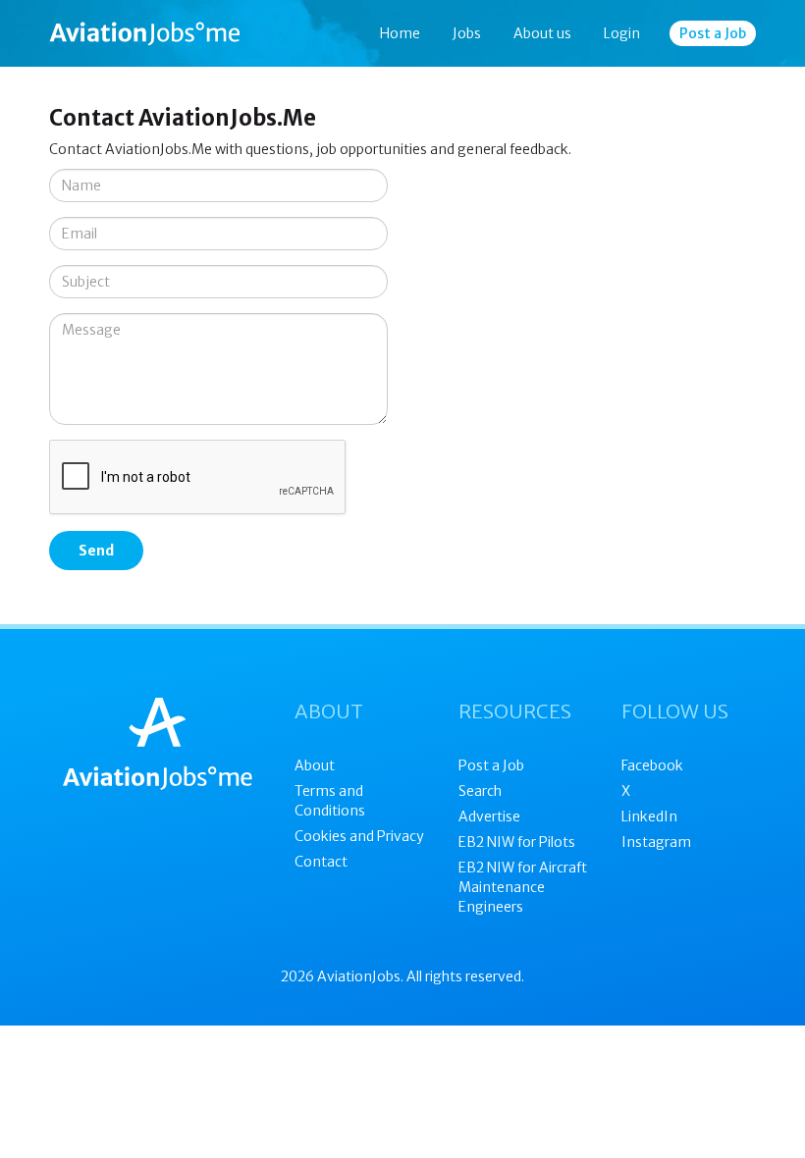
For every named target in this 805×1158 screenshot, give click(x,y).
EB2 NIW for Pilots (516, 842)
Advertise (489, 816)
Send (96, 550)
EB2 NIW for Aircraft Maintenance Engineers (522, 887)
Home (400, 33)
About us (542, 33)
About (315, 765)
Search (480, 791)
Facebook (652, 765)
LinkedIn (649, 816)
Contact (321, 861)
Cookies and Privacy (359, 836)
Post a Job (712, 33)
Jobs (467, 33)
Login (622, 33)
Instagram (656, 842)
